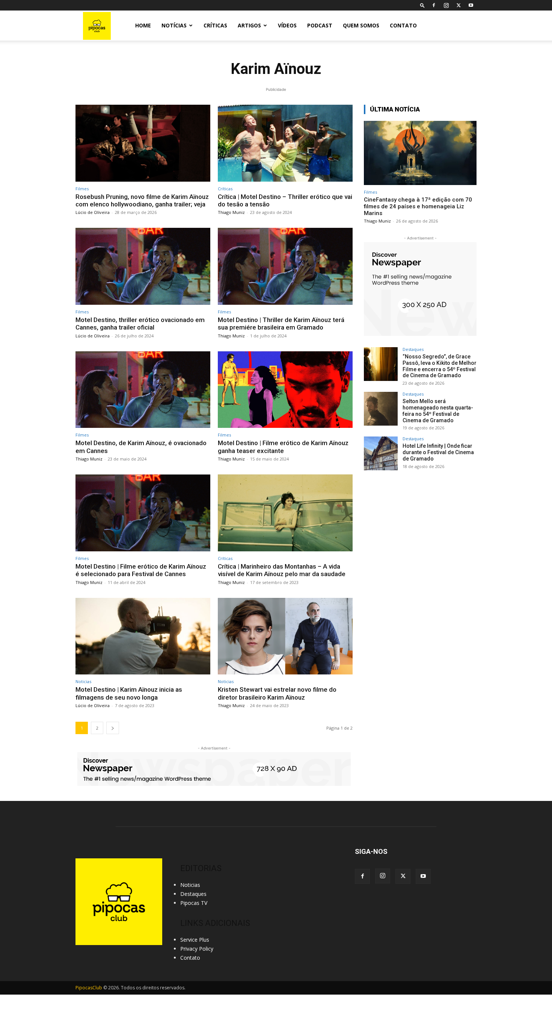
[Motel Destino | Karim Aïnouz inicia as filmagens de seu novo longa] (142, 636)
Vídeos (287, 25)
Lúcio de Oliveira (92, 212)
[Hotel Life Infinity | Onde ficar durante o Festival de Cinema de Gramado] (381, 453)
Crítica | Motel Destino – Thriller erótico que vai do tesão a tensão (285, 200)
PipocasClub (88, 987)
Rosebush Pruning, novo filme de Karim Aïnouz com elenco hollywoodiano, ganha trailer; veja (142, 200)
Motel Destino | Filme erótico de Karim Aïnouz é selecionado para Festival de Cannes (140, 570)
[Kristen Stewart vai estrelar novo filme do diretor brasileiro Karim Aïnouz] (285, 636)
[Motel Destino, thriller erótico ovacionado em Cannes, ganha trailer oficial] (142, 266)
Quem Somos (361, 25)
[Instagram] (446, 5)
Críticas (215, 25)
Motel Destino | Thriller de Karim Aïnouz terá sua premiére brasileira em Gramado (281, 323)
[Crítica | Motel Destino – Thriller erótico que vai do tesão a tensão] (285, 143)
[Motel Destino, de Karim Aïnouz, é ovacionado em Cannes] (142, 389)
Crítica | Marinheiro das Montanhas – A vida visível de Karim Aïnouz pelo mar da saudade (281, 570)
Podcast (319, 25)
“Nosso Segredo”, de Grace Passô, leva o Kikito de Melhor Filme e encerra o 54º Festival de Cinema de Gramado (440, 366)
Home (143, 25)
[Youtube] (471, 5)
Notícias (174, 25)
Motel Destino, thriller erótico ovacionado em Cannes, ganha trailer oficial (140, 323)
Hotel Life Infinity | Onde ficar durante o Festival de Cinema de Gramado (438, 452)
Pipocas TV (193, 902)
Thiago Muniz (231, 212)
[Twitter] (458, 5)
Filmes (82, 189)
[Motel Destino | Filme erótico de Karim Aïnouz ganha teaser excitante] (285, 389)
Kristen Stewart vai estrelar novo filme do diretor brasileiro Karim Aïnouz (277, 693)
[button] (422, 5)
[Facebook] (433, 5)
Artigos (249, 25)
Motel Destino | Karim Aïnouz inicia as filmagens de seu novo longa (128, 693)
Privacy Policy (196, 948)
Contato (403, 25)
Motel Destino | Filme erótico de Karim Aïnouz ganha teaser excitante (283, 446)
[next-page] (112, 728)
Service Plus (194, 939)
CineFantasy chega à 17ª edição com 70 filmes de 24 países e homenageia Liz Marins (418, 206)
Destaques (413, 349)
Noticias (83, 681)
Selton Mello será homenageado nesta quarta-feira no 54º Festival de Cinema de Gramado (438, 410)
